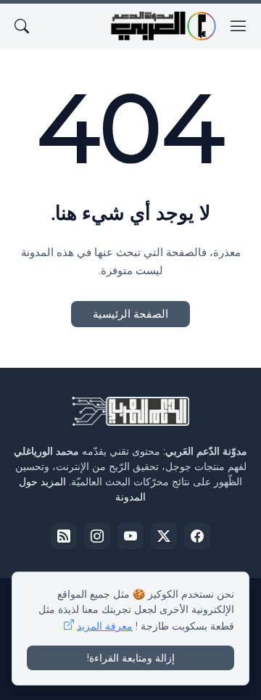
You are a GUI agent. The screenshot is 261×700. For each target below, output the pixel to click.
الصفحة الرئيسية (130, 314)
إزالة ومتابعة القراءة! (131, 657)
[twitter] (164, 536)
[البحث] (22, 26)
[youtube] (130, 536)
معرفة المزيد (105, 626)
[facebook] (197, 536)
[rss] (64, 536)
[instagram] (97, 536)
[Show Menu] (238, 26)
